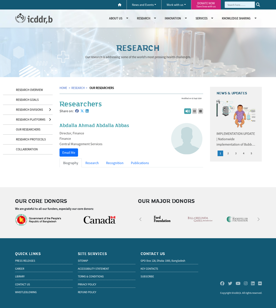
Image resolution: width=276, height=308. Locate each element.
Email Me (68, 152)
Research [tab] (92, 163)
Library (20, 276)
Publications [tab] (140, 163)
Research (143, 18)
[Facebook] (222, 283)
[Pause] (194, 111)
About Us (115, 18)
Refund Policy (87, 292)
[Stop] (200, 111)
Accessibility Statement (93, 269)
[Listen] (187, 111)
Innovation (173, 18)
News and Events (143, 5)
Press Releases (25, 261)
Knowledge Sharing (236, 18)
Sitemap (83, 261)
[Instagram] (245, 283)
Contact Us (22, 284)
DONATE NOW (206, 4)
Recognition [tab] (115, 163)
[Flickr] (259, 283)
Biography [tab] (70, 163)
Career (19, 269)
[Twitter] (230, 283)
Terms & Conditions (91, 276)
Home (64, 88)
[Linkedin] (252, 283)
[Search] (258, 5)
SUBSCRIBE (147, 276)
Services (201, 18)
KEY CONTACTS (149, 269)
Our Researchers (101, 88)
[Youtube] (238, 283)
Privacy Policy (87, 284)
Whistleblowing (26, 292)
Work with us (175, 5)
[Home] (119, 5)
